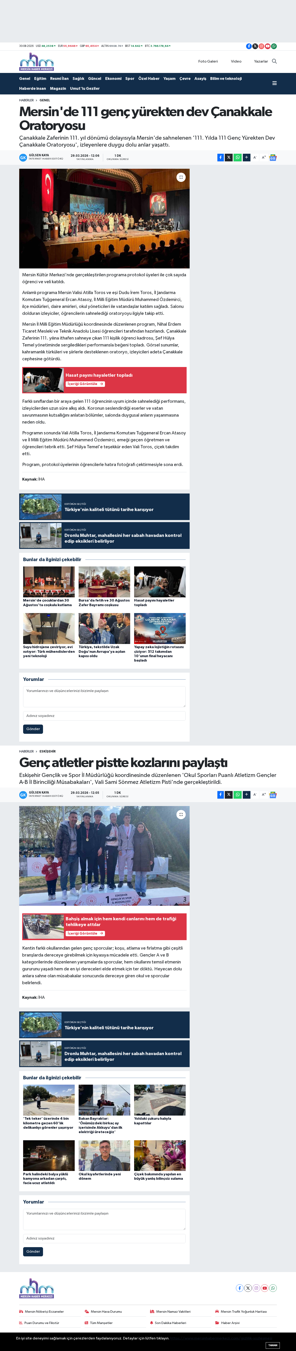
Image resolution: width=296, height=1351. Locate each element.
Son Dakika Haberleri (170, 1323)
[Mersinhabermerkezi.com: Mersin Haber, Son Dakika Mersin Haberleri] (36, 61)
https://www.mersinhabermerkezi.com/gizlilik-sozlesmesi (221, 1338)
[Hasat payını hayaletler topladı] (160, 582)
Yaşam (169, 79)
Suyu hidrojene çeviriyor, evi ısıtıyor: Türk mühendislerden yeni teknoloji (49, 651)
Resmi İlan (59, 79)
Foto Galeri (208, 61)
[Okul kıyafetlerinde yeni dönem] (104, 1156)
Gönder (33, 729)
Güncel (94, 79)
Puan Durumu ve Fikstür (42, 1323)
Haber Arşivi (230, 1323)
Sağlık (78, 79)
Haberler (26, 100)
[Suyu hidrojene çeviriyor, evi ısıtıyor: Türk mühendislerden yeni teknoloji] (49, 628)
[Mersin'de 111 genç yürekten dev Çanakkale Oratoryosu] (104, 218)
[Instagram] (256, 1288)
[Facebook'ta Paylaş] (220, 157)
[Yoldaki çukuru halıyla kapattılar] (160, 1100)
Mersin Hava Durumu (106, 1311)
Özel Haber (149, 79)
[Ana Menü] (274, 84)
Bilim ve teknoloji (226, 79)
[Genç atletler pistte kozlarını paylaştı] (104, 856)
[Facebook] (240, 1288)
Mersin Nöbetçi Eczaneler (44, 1311)
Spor (129, 79)
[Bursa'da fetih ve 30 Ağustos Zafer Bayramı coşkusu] (104, 582)
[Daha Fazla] (246, 157)
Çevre (185, 79)
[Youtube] (264, 1288)
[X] (248, 1288)
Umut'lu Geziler (85, 88)
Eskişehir (48, 751)
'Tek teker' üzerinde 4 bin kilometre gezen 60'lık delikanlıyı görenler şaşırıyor (48, 1123)
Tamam (272, 1345)
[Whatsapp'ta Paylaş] (238, 157)
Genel (24, 79)
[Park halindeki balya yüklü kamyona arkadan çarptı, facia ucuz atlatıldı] (49, 1156)
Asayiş (200, 79)
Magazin (58, 88)
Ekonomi (113, 79)
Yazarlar (261, 61)
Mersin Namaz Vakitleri (173, 1311)
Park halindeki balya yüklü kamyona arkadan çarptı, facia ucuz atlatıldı (45, 1178)
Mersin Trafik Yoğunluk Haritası (244, 1311)
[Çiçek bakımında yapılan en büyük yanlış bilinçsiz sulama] (160, 1156)
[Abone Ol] (273, 157)
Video (236, 61)
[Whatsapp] (273, 1288)
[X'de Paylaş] (229, 157)
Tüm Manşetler (101, 1323)
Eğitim (40, 79)
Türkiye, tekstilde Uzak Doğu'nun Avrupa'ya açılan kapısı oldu (102, 651)
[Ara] (274, 62)
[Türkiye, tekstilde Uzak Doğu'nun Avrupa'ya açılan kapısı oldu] (104, 628)
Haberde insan (32, 88)
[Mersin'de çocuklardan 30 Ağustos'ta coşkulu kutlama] (49, 582)
